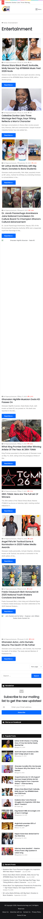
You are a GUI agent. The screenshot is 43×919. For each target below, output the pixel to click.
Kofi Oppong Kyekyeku (10, 62)
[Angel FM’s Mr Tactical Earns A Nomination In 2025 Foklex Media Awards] (21, 525)
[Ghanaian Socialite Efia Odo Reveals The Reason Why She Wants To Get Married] (7, 769)
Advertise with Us (16, 912)
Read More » (8, 85)
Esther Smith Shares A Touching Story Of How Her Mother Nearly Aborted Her (26, 743)
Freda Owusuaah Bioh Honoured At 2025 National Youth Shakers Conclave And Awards (20, 594)
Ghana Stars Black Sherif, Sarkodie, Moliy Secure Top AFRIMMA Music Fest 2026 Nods (21, 68)
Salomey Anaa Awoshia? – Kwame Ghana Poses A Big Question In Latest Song (27, 850)
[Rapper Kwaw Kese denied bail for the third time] (7, 838)
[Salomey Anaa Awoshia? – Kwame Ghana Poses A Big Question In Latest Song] (7, 851)
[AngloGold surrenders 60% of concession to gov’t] (7, 826)
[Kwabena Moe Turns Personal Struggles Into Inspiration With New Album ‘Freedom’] (7, 803)
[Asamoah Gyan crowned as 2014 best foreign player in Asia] (7, 756)
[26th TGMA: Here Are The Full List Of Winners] (21, 478)
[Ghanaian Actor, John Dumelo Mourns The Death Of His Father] (21, 626)
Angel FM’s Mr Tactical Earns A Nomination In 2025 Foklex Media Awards (19, 544)
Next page (34, 666)
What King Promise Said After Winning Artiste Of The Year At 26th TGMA (21, 448)
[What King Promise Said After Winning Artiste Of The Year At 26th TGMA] (21, 431)
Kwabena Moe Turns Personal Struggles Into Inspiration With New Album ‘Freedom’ (27, 802)
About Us (5, 912)
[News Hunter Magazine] (6, 9)
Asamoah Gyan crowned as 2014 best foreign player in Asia (27, 753)
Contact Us (26, 912)
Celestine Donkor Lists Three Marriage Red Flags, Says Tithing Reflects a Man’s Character (19, 118)
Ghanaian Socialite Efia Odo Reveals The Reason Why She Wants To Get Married (28, 768)
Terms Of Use (21, 915)
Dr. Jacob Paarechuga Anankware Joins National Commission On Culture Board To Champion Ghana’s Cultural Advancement (21, 217)
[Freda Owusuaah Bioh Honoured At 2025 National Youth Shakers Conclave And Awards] (21, 576)
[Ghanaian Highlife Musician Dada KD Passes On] (21, 316)
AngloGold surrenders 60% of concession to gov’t (25, 824)
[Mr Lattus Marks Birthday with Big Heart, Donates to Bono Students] (21, 150)
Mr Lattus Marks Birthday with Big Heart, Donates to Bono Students (19, 167)
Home (5, 23)
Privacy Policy (36, 912)
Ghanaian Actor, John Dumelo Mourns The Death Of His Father (18, 643)
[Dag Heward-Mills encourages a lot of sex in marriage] (7, 814)
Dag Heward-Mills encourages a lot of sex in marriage (27, 812)
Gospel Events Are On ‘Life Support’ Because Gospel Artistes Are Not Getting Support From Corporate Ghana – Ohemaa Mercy (27, 780)
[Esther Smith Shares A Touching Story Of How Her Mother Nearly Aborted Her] (7, 744)
